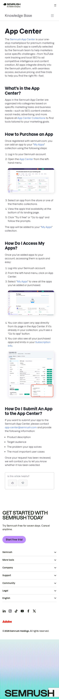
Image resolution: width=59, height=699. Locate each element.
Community (8, 583)
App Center (26, 159)
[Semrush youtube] (22, 611)
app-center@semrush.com (21, 427)
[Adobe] (7, 621)
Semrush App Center (22, 39)
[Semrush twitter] (34, 611)
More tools (8, 560)
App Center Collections (31, 118)
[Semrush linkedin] (4, 611)
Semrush (7, 552)
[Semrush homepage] (11, 5)
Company (7, 567)
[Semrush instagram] (10, 611)
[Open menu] (55, 5)
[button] (22, 483)
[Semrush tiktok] (16, 611)
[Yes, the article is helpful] (12, 483)
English (6, 598)
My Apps (39, 144)
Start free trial (14, 539)
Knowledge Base (18, 15)
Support (6, 575)
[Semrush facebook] (28, 611)
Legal (5, 591)
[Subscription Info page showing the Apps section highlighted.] (31, 396)
